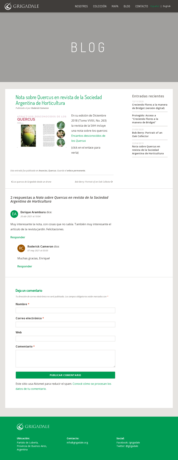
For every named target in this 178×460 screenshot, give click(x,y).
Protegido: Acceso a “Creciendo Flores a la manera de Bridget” (145, 119)
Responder (17, 237)
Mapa (115, 6)
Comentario (25, 346)
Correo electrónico (30, 318)
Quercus (52, 170)
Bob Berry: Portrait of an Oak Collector (147, 134)
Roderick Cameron (40, 108)
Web (19, 332)
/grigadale (134, 442)
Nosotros (81, 6)
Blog (127, 6)
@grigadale (132, 446)
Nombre (22, 304)
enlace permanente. (76, 170)
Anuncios (43, 170)
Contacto (141, 6)
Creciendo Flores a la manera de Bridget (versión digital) (149, 106)
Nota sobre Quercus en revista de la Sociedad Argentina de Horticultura (148, 150)
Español (155, 6)
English (167, 6)
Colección (100, 6)
